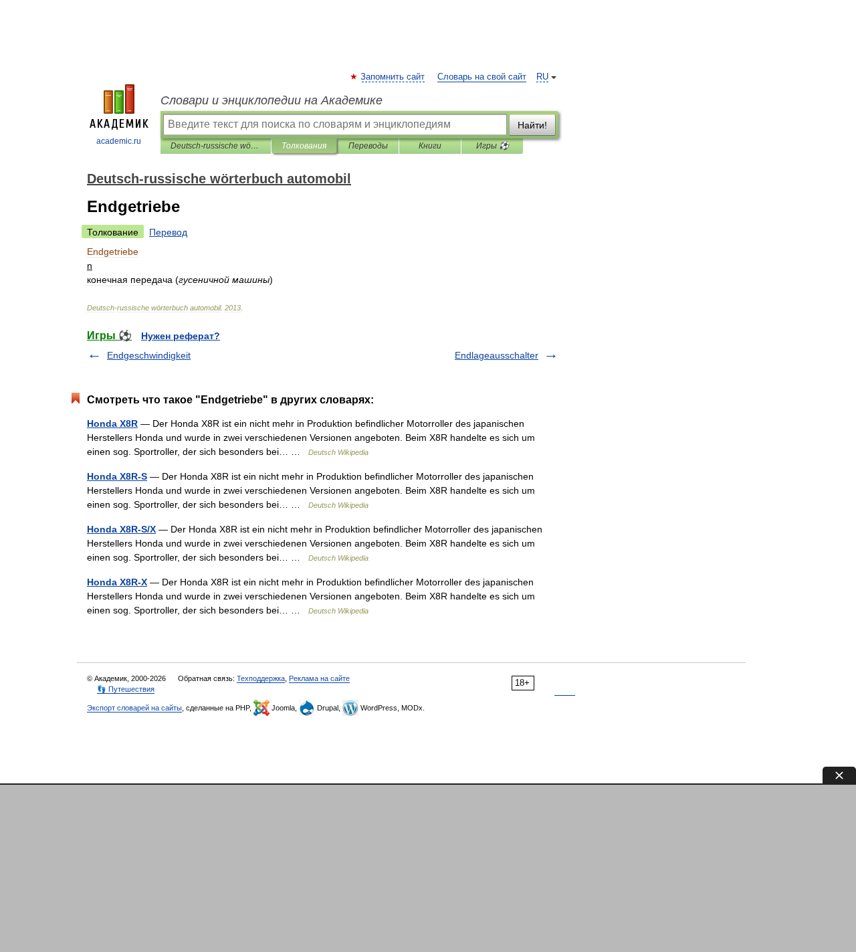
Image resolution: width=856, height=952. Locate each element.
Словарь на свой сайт (481, 77)
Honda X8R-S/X (121, 529)
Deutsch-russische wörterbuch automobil (216, 146)
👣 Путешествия (125, 689)
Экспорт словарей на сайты (134, 708)
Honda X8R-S (117, 476)
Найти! (532, 125)
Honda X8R (112, 423)
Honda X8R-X (117, 582)
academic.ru (118, 141)
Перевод (168, 232)
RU (542, 77)
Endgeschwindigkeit (149, 355)
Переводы (368, 146)
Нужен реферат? (180, 335)
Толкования (304, 146)
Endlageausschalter (496, 355)
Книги (430, 146)
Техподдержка (261, 678)
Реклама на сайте (319, 678)
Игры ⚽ (492, 146)
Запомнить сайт (393, 77)
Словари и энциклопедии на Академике (271, 100)
